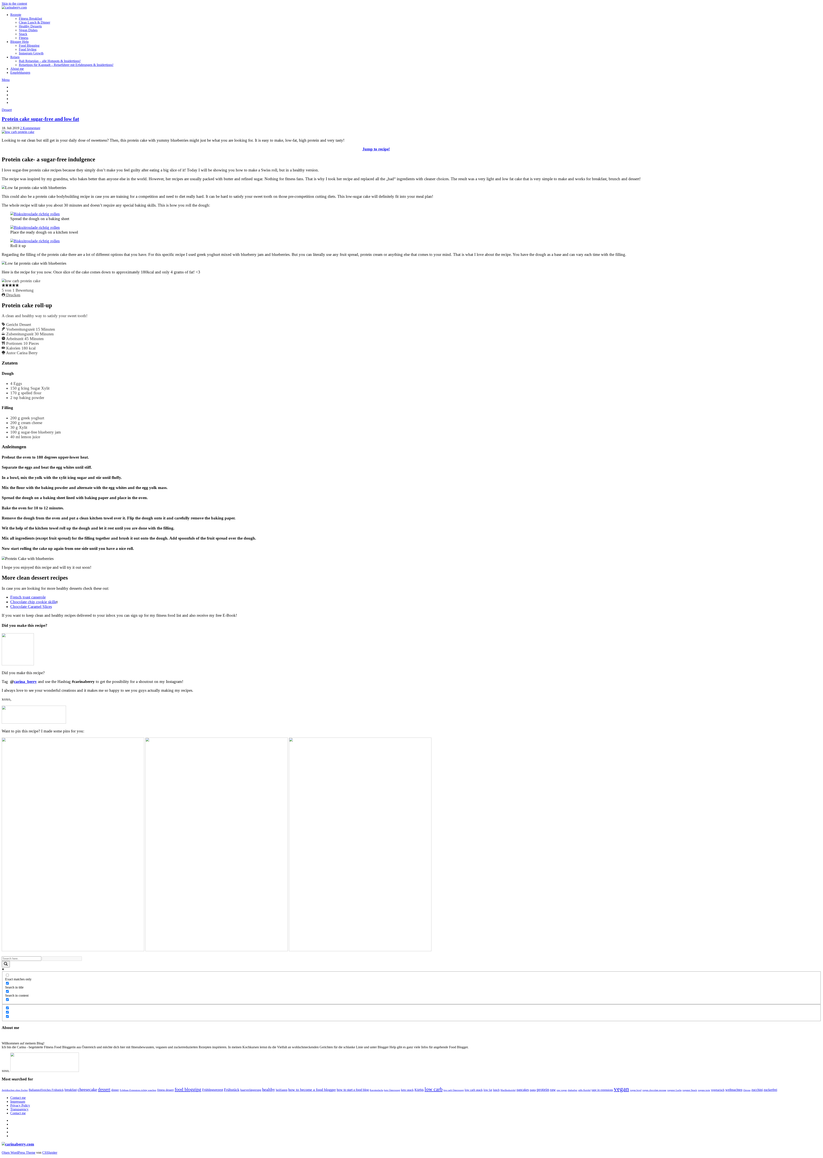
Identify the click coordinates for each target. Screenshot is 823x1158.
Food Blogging (29, 45)
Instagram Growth (31, 53)
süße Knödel (584, 1090)
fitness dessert (165, 1090)
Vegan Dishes (28, 30)
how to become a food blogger (312, 1090)
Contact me (18, 1098)
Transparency (19, 1109)
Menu (6, 80)
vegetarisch (717, 1090)
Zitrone (747, 1090)
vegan (621, 1088)
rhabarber (572, 1090)
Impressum (17, 1101)
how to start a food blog (353, 1090)
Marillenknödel (508, 1090)
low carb (434, 1089)
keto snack (407, 1090)
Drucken (12, 295)
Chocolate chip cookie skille (33, 602)
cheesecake (87, 1089)
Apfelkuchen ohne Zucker (15, 1090)
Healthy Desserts (30, 26)
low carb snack (474, 1090)
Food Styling (27, 49)
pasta (533, 1090)
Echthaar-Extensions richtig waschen (138, 1090)
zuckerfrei (770, 1090)
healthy (268, 1089)
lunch (496, 1090)
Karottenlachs (376, 1090)
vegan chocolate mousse (654, 1090)
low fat (488, 1090)
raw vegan (562, 1090)
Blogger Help (19, 42)
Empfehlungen (20, 72)
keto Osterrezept (392, 1090)
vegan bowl (635, 1090)
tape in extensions (602, 1090)
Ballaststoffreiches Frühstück (46, 1090)
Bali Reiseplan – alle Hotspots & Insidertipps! (50, 61)
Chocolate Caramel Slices (31, 606)
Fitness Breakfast (30, 18)
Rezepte (15, 14)
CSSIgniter (49, 1152)
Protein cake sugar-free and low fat (40, 119)
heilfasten (281, 1090)
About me (17, 68)
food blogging (188, 1089)
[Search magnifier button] (6, 964)
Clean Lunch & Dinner (34, 22)
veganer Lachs (674, 1090)
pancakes (523, 1090)
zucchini (757, 1090)
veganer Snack (689, 1090)
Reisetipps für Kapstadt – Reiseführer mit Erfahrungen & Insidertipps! (66, 65)
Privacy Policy (20, 1105)
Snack (23, 34)
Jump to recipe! (376, 149)
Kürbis (419, 1090)
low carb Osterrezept (453, 1090)
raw (553, 1090)
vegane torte (704, 1090)
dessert (104, 1089)
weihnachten (733, 1090)
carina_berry (25, 681)
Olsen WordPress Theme (18, 1152)
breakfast (71, 1090)
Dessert (7, 110)
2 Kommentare (30, 128)
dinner (115, 1090)
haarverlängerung (250, 1090)
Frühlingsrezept (212, 1090)
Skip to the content (14, 3)
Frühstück (231, 1090)
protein (543, 1089)
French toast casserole (28, 597)
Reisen (15, 57)
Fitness (23, 38)
